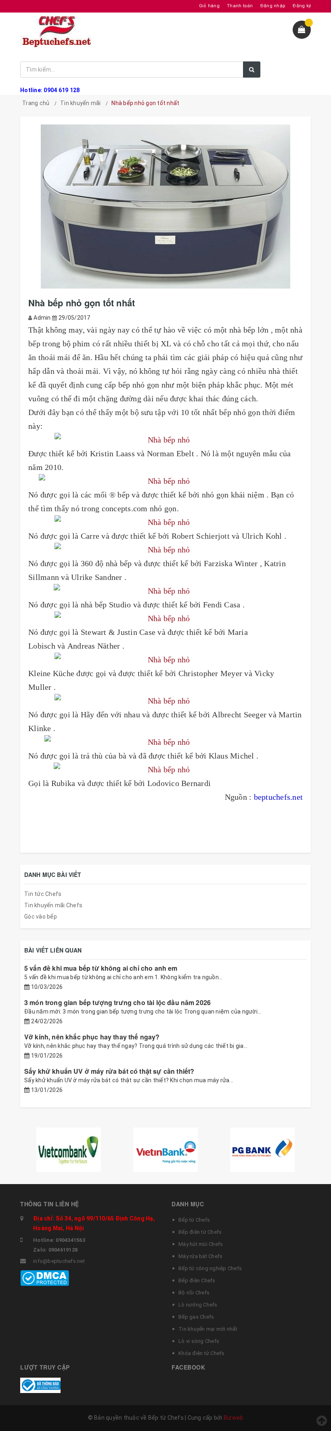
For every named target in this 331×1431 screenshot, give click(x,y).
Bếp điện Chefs (197, 1280)
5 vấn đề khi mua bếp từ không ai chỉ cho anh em (101, 968)
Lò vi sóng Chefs (198, 1341)
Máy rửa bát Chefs (200, 1256)
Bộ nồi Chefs (193, 1293)
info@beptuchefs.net (59, 1261)
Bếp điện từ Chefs (200, 1232)
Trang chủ (35, 103)
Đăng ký (302, 5)
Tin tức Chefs (42, 894)
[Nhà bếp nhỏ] (165, 440)
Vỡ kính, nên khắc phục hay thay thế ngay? (92, 1036)
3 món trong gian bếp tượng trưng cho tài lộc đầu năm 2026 (117, 1002)
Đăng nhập (272, 5)
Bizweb (233, 1417)
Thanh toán (240, 5)
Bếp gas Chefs (196, 1317)
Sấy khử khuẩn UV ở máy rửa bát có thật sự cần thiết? (109, 1071)
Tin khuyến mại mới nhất (207, 1329)
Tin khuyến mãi (80, 103)
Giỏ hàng (209, 5)
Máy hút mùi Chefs (200, 1244)
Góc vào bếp (40, 916)
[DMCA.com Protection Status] (44, 1277)
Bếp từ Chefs (194, 1220)
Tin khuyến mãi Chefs (53, 905)
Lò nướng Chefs (198, 1305)
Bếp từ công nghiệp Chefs (210, 1268)
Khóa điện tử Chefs (201, 1353)
